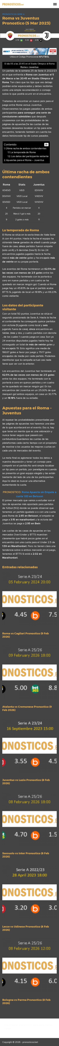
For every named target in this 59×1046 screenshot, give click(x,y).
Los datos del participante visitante (30, 156)
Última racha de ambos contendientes (25, 148)
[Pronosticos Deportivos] (13, 4)
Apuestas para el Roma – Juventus (25, 160)
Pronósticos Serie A (13, 14)
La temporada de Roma (23, 152)
